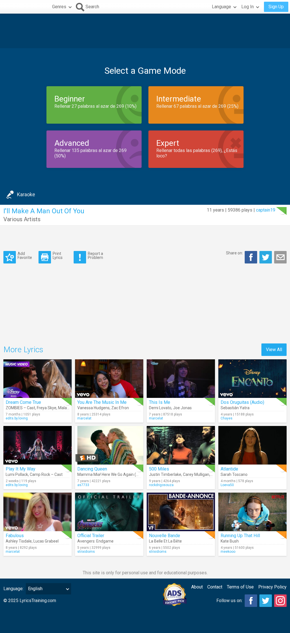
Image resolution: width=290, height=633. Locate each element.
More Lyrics (23, 349)
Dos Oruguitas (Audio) (242, 402)
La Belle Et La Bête (165, 541)
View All (274, 349)
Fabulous (15, 535)
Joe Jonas (182, 408)
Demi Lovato (160, 408)
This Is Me (159, 402)
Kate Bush (230, 541)
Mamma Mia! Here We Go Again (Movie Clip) (116, 474)
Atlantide (229, 469)
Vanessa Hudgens (93, 408)
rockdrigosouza (161, 485)
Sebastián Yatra (235, 408)
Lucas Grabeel (46, 541)
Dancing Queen (92, 469)
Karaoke (26, 194)
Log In (247, 6)
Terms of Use (240, 587)
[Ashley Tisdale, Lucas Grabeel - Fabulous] (37, 512)
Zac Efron (120, 408)
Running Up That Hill (240, 535)
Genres (59, 6)
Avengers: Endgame (95, 541)
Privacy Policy (272, 587)
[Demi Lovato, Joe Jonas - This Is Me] (181, 378)
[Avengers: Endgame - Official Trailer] (109, 512)
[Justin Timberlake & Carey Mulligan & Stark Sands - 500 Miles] (181, 445)
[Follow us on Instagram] (280, 600)
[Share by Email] (280, 257)
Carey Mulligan (196, 474)
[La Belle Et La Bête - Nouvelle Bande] (181, 512)
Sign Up (276, 6)
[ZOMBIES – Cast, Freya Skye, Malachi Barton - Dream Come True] (37, 378)
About (197, 587)
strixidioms (86, 552)
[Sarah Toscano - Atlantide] (252, 445)
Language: (13, 588)
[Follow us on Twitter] (265, 600)
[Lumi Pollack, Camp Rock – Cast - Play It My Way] (37, 445)
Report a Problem (95, 255)
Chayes (227, 418)
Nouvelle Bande (164, 535)
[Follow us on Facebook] (251, 600)
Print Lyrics (58, 255)
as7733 (83, 485)
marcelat (84, 418)
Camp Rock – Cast (46, 474)
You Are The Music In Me (102, 402)
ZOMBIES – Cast (20, 408)
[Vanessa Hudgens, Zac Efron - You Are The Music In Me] (109, 378)
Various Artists (21, 219)
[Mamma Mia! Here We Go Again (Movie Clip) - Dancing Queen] (109, 445)
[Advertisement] (145, 31)
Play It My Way (20, 469)
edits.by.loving (17, 418)
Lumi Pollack (17, 474)
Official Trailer (90, 535)
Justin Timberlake (165, 474)
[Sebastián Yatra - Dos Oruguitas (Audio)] (252, 378)
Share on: (234, 253)
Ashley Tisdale (19, 541)
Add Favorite (25, 255)
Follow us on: (229, 600)
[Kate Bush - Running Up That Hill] (252, 512)
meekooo (228, 552)
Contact (214, 587)
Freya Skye (46, 408)
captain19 (265, 210)
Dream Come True (23, 402)
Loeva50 (227, 485)
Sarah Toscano (234, 474)
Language (221, 6)
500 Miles (159, 469)
